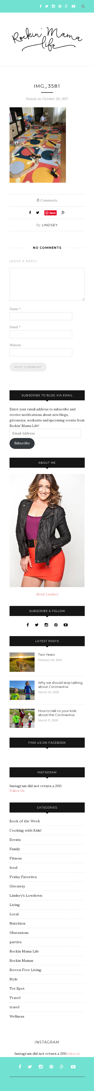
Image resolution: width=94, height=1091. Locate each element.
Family (15, 849)
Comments (47, 200)
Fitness (16, 858)
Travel (15, 997)
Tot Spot (17, 988)
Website (15, 345)
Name (15, 309)
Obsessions (19, 932)
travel (14, 1007)
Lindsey (50, 225)
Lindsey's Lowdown (26, 895)
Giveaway (17, 886)
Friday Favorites (23, 877)
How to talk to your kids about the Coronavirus (57, 713)
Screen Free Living (25, 970)
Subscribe (22, 443)
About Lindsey (47, 594)
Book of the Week (25, 821)
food (13, 867)
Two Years (46, 654)
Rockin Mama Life (24, 951)
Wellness (17, 1016)
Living (15, 905)
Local (14, 914)
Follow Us (17, 791)
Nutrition (17, 923)
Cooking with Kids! (25, 830)
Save (52, 213)
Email (15, 327)
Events (15, 839)
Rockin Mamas (21, 960)
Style (14, 979)
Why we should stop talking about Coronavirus (60, 685)
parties (16, 942)
